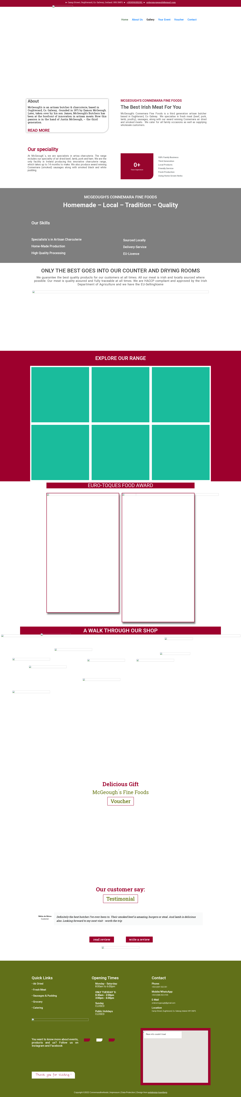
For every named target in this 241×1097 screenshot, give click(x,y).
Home (124, 19)
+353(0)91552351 (134, 2)
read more (39, 130)
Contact (192, 19)
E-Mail (155, 999)
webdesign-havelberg (157, 1092)
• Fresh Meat (39, 989)
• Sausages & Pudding (44, 995)
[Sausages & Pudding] (181, 394)
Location (157, 1007)
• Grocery (37, 1001)
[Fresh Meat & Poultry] (120, 394)
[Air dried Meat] (60, 394)
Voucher (179, 19)
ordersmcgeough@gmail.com (161, 2)
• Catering (37, 1007)
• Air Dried (37, 983)
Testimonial (120, 898)
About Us (137, 19)
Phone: (156, 983)
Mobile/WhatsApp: (162, 991)
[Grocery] (60, 452)
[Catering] (120, 452)
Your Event (164, 19)
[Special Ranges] (181, 452)
